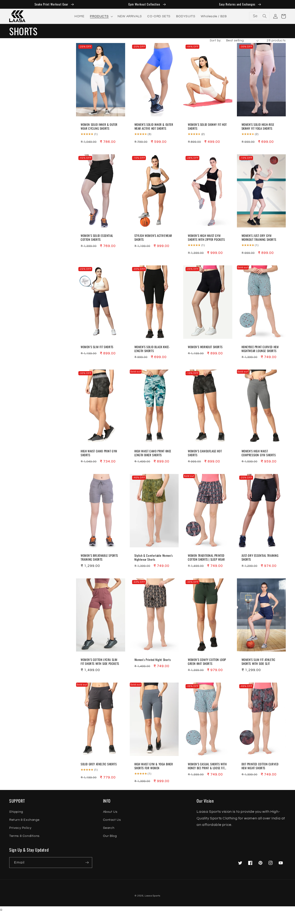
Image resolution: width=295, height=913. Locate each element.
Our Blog (110, 836)
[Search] (265, 16)
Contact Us (112, 819)
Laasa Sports (152, 896)
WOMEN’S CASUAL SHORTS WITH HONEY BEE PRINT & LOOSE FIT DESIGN (207, 766)
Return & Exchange (24, 819)
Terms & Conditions (24, 836)
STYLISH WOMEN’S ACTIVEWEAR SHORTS (153, 237)
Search (109, 828)
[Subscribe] (87, 862)
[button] (101, 16)
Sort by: (215, 40)
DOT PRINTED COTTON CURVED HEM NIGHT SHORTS (260, 766)
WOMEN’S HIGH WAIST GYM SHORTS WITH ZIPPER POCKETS (206, 237)
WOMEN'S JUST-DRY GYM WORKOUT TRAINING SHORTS (259, 237)
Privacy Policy (20, 828)
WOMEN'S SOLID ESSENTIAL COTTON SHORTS (97, 237)
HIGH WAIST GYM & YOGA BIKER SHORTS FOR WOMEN (153, 766)
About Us (110, 811)
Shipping (16, 811)
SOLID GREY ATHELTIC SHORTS (99, 764)
